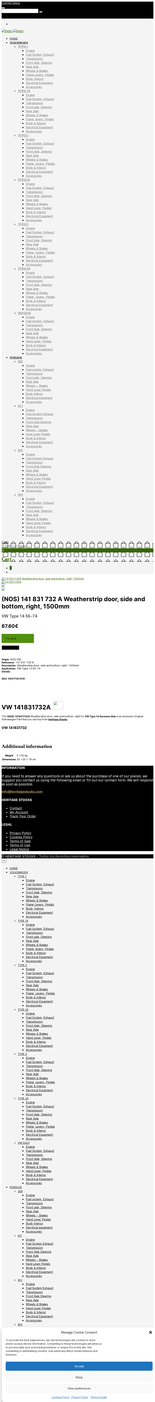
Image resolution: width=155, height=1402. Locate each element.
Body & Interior (36, 123)
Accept (79, 1366)
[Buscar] (3, 7)
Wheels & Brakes (37, 70)
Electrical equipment (39, 398)
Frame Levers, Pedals (40, 75)
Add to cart (10, 647)
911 (20, 406)
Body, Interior (35, 79)
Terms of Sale (98, 1397)
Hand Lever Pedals (38, 389)
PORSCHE (16, 357)
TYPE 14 (24, 91)
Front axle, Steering (39, 107)
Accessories (34, 87)
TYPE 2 (23, 135)
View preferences (79, 1388)
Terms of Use (20, 845)
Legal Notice (19, 849)
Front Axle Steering (38, 422)
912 (20, 450)
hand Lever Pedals (38, 434)
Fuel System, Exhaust (40, 54)
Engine (30, 50)
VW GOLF (24, 313)
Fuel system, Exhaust (40, 369)
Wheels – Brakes (37, 385)
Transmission (34, 58)
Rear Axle (32, 66)
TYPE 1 (23, 46)
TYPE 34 (24, 268)
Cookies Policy (60, 1397)
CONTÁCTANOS (11, 3)
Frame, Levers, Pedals (40, 163)
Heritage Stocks (57, 719)
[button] (151, 1332)
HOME (14, 38)
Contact (16, 808)
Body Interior (34, 393)
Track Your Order (23, 816)
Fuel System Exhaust (39, 414)
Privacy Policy (79, 1397)
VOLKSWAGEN (19, 42)
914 (20, 494)
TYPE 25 (24, 179)
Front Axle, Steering (39, 62)
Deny (79, 1377)
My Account (19, 812)
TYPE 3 (23, 224)
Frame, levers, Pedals (40, 119)
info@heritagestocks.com (22, 792)
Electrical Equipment (39, 83)
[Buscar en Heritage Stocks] (40, 12)
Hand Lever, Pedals (38, 208)
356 (20, 361)
